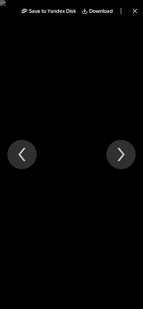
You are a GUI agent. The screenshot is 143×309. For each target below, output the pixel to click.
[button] (49, 11)
